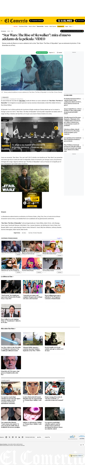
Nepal (66, 26)
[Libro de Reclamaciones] (82, 437)
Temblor (46, 26)
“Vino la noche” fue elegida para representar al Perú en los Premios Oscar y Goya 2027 (10, 296)
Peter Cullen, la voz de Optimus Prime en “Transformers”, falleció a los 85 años (11, 320)
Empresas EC (61, 26)
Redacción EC (5, 97)
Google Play (47, 437)
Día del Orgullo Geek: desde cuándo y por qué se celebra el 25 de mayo (54, 349)
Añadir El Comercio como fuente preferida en (71, 31)
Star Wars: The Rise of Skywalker (35, 232)
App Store (39, 437)
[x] (9, 437)
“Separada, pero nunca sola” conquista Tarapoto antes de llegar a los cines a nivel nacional (32, 296)
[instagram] (13, 437)
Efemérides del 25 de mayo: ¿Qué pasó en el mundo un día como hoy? (10, 372)
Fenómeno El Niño (23, 26)
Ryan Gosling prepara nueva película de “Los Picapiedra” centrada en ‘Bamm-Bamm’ (53, 296)
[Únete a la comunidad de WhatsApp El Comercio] (42, 52)
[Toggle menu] (1, 20)
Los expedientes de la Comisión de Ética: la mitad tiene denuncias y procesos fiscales (72, 139)
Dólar (70, 26)
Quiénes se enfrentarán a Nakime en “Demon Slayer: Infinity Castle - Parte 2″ (32, 424)
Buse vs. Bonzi (32, 26)
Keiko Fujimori (52, 26)
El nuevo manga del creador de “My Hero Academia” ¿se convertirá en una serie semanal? (54, 398)
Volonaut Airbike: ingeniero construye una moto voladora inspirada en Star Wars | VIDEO (31, 349)
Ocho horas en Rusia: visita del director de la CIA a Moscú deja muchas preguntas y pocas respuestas (71, 131)
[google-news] (22, 437)
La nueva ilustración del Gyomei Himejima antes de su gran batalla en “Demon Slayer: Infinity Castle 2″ (32, 399)
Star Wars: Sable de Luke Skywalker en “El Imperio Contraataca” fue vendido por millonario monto (11, 349)
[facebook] (6, 437)
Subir (81, 444)
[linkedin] (19, 437)
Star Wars (24, 232)
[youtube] (16, 437)
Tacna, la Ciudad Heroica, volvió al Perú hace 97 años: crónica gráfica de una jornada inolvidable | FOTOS (72, 111)
